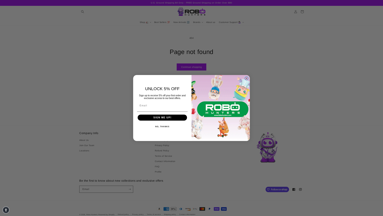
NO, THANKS (162, 127)
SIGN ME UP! (162, 117)
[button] (6, 210)
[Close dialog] (246, 78)
